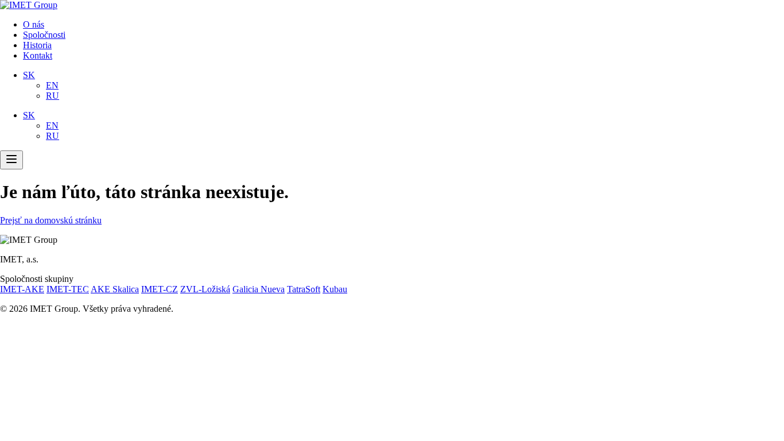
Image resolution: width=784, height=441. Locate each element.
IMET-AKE (22, 289)
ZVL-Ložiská (205, 289)
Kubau (335, 289)
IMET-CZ (159, 289)
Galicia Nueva (258, 289)
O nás (33, 24)
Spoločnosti (44, 35)
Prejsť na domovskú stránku (51, 220)
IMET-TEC (67, 289)
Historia (37, 45)
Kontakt (37, 55)
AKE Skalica (115, 289)
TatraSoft (303, 289)
